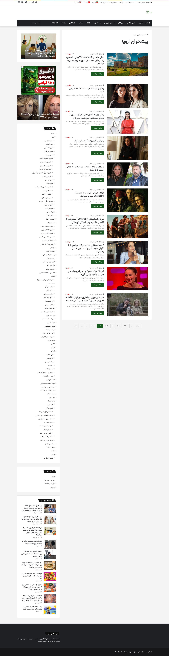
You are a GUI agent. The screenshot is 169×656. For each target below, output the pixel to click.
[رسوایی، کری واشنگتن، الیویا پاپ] (127, 148)
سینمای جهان (46, 198)
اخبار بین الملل (48, 151)
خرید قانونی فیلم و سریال (45, 280)
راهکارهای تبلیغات (45, 412)
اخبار (140, 23)
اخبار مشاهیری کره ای (46, 237)
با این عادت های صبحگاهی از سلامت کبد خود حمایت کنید (32, 607)
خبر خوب (50, 404)
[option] (38, 46)
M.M (100, 54)
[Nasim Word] (149, 12)
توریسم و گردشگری (49, 262)
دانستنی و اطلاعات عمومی (47, 272)
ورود (53, 476)
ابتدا (138, 326)
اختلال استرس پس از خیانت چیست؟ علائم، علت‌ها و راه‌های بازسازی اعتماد (31, 554)
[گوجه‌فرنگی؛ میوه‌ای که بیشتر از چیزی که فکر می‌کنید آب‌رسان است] (50, 576)
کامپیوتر (50, 365)
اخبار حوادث (49, 155)
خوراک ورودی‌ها (50, 480)
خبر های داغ (51, 265)
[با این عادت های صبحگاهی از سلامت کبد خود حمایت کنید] (50, 609)
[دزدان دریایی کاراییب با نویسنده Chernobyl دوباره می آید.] (127, 200)
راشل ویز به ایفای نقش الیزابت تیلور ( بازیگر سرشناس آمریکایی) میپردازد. (87, 116)
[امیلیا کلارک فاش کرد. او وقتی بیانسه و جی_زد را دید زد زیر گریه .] (127, 278)
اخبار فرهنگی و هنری (46, 201)
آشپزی (53, 133)
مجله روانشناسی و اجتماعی (44, 415)
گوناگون (52, 351)
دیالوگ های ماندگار (49, 319)
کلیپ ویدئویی (48, 458)
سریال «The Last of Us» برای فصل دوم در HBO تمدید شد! (39, 116)
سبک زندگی (51, 322)
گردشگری (72, 23)
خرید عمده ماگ (55, 639)
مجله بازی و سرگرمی (48, 387)
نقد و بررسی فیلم (45, 433)
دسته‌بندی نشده (50, 308)
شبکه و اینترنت (50, 330)
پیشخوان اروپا (50, 251)
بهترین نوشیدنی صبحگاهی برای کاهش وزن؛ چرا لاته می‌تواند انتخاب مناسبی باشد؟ (32, 587)
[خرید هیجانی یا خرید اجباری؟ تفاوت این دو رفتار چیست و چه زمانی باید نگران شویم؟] (50, 520)
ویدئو (53, 454)
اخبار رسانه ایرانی (45, 162)
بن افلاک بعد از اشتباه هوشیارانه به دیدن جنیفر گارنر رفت (85, 168)
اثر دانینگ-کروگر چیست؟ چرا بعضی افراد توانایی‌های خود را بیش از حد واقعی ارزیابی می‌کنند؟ (32, 531)
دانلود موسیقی (48, 294)
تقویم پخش (47, 176)
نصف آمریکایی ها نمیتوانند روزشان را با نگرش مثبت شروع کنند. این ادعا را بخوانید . (86, 248)
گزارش (88, 23)
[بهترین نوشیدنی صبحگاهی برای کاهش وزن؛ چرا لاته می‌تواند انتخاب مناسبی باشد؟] (50, 587)
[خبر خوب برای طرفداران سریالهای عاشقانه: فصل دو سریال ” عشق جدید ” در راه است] (127, 304)
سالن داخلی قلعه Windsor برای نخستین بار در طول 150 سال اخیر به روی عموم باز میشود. (85, 60)
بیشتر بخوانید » (97, 74)
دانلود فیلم (49, 290)
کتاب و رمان (49, 305)
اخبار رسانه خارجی (45, 169)
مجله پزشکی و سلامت (48, 390)
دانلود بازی (49, 283)
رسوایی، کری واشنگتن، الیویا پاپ (89, 140)
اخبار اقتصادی (48, 148)
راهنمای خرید (48, 362)
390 (125, 326)
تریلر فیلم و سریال (45, 426)
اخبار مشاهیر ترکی (47, 230)
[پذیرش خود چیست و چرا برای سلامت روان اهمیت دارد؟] (50, 544)
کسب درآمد (51, 340)
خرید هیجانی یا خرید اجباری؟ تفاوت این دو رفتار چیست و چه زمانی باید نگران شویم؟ (32, 519)
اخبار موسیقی (48, 205)
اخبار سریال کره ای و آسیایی (41, 173)
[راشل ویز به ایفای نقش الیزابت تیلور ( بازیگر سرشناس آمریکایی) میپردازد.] (127, 122)
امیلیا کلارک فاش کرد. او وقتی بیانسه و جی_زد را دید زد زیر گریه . (86, 272)
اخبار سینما (49, 183)
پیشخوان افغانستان (49, 255)
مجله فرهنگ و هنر (47, 437)
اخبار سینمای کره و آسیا (43, 187)
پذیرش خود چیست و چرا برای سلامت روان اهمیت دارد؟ (39, 55)
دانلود (64, 23)
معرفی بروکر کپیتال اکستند (45, 641)
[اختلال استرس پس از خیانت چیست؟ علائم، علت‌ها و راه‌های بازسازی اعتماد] (50, 554)
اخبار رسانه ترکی (45, 165)
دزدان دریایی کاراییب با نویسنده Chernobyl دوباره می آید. (89, 194)
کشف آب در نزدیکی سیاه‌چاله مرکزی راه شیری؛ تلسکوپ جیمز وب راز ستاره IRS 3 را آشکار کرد (32, 598)
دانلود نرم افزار (48, 297)
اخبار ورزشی (49, 208)
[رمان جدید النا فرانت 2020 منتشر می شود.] (127, 95)
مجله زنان (52, 397)
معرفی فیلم (47, 429)
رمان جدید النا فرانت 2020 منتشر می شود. (86, 90)
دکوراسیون (49, 358)
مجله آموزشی (50, 379)
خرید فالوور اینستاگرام (41, 639)
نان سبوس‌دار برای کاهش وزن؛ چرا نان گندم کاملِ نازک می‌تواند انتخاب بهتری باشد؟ (31, 565)
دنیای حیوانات (50, 315)
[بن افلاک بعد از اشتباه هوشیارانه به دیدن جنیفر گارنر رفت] (127, 174)
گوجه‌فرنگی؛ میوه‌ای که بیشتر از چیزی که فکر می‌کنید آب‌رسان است (32, 576)
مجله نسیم (98, 23)
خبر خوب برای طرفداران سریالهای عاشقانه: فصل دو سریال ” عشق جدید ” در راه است (85, 299)
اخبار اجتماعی (48, 140)
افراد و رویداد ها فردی (48, 244)
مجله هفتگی (51, 401)
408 (106, 326)
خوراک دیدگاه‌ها (50, 483)
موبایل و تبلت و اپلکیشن (45, 372)
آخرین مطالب (130, 2)
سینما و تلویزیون (109, 23)
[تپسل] (22, 67)
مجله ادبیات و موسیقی (48, 383)
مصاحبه (80, 23)
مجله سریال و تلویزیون (45, 419)
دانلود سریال (49, 287)
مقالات (53, 451)
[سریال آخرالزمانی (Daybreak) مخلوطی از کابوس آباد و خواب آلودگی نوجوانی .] (127, 226)
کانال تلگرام (55, 23)
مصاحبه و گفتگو (50, 444)
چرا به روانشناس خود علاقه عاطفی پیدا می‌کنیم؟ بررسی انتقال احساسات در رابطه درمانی (31, 508)
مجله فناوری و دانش (46, 440)
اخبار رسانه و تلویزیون (46, 158)
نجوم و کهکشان (48, 376)
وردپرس (52, 487)
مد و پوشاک (49, 369)
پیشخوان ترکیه (50, 258)
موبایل (31, 639)
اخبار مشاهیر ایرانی (47, 226)
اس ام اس (49, 354)
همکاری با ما (113, 2)
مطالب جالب (51, 447)
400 (118, 326)
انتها (75, 326)
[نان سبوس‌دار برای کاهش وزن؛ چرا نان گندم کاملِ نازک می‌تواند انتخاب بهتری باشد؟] (50, 565)
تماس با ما (103, 2)
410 (93, 326)
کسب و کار (49, 408)
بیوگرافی (120, 23)
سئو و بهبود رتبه (48, 333)
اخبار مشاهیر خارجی (46, 233)
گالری (53, 344)
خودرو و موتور (50, 269)
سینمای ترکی (46, 194)
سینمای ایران (46, 190)
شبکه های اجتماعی (47, 312)
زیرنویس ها (49, 301)
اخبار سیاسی (49, 180)
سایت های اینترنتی (47, 337)
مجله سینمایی (48, 422)
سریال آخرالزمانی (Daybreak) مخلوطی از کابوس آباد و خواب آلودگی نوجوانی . (85, 220)
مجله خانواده (51, 394)
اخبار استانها (49, 144)
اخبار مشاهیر (131, 23)
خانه (146, 23)
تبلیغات (121, 2)
